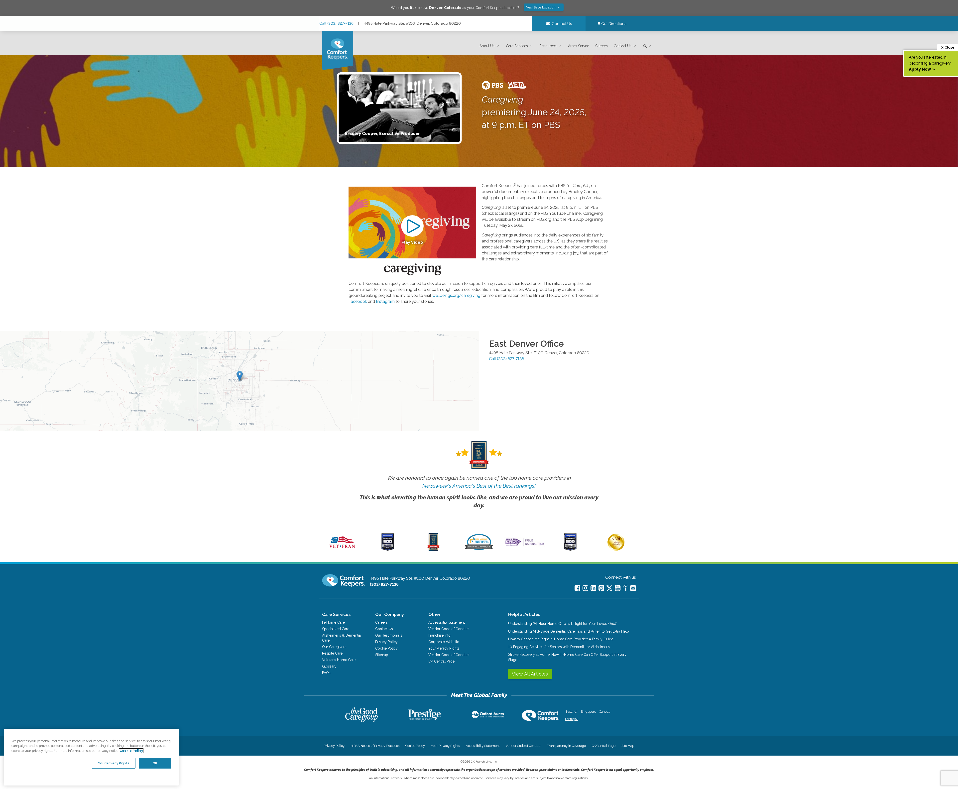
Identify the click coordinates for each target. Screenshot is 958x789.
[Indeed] (625, 588)
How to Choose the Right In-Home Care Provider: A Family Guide (560, 639)
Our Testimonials (388, 635)
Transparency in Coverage (566, 746)
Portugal (571, 719)
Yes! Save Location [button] (541, 7)
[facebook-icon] (577, 588)
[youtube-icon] (617, 588)
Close (949, 47)
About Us (486, 46)
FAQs (326, 673)
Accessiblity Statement (446, 622)
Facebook (358, 301)
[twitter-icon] (609, 588)
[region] (91, 757)
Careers (601, 46)
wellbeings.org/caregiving (456, 295)
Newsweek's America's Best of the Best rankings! (479, 486)
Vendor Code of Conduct (449, 629)
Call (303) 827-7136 (336, 23)
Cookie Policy (386, 648)
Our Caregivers (334, 647)
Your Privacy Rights (443, 648)
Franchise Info (439, 635)
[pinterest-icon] (601, 588)
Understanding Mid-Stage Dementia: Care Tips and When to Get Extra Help (568, 631)
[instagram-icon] (585, 588)
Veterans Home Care (339, 660)
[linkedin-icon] (593, 588)
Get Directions (613, 23)
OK (155, 763)
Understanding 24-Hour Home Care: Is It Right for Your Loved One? (562, 624)
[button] (489, 46)
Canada (604, 711)
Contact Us (622, 46)
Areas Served (578, 46)
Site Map (627, 746)
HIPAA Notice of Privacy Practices (375, 746)
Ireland (571, 711)
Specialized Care (335, 629)
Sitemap (381, 655)
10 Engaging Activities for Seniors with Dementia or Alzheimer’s (559, 647)
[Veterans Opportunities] (342, 550)
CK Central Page (441, 661)
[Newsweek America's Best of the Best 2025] (433, 550)
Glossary (329, 666)
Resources (548, 46)
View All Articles (530, 673)
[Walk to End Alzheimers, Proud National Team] (524, 546)
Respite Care (332, 653)
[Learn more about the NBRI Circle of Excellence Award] (616, 550)
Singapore (588, 711)
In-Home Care (333, 622)
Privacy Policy (386, 642)
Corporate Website (443, 642)
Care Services (517, 46)
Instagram (385, 301)
